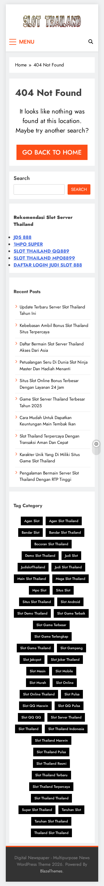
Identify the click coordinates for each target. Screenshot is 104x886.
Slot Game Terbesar (51, 625)
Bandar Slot (30, 532)
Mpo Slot (39, 590)
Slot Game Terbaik (71, 613)
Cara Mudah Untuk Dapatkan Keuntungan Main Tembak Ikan (48, 420)
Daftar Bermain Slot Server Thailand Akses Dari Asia (52, 347)
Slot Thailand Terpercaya (51, 786)
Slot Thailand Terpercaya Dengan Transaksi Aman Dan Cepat (49, 439)
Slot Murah (37, 682)
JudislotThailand (33, 567)
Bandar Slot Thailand (65, 532)
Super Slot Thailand (37, 809)
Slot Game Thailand (35, 648)
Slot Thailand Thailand (51, 798)
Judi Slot (71, 555)
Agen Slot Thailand (63, 521)
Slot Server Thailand (66, 717)
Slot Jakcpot (32, 659)
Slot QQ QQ (31, 717)
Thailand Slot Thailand (51, 832)
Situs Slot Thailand (37, 601)
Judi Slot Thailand (68, 567)
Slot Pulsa (71, 694)
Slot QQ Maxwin (35, 705)
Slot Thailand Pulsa (51, 752)
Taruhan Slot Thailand (51, 821)
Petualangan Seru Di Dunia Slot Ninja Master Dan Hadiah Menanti (54, 365)
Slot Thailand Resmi (51, 763)
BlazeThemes (51, 871)
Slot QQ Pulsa (69, 705)
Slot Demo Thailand (32, 613)
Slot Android (70, 601)
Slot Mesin (38, 671)
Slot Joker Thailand (65, 659)
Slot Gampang (71, 648)
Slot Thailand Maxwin (51, 740)
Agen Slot (31, 521)
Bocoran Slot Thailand (51, 544)
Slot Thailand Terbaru (51, 775)
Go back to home (52, 152)
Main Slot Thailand (31, 578)
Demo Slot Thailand (40, 555)
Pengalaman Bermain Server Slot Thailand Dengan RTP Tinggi (49, 476)
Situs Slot (63, 590)
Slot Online (64, 682)
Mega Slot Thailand (70, 578)
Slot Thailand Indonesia (66, 728)
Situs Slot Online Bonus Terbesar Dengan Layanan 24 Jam (49, 383)
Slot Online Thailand (39, 694)
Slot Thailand (28, 728)
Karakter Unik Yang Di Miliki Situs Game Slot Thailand (50, 457)
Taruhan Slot (71, 809)
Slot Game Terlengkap (51, 636)
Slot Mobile (64, 671)
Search (22, 178)
